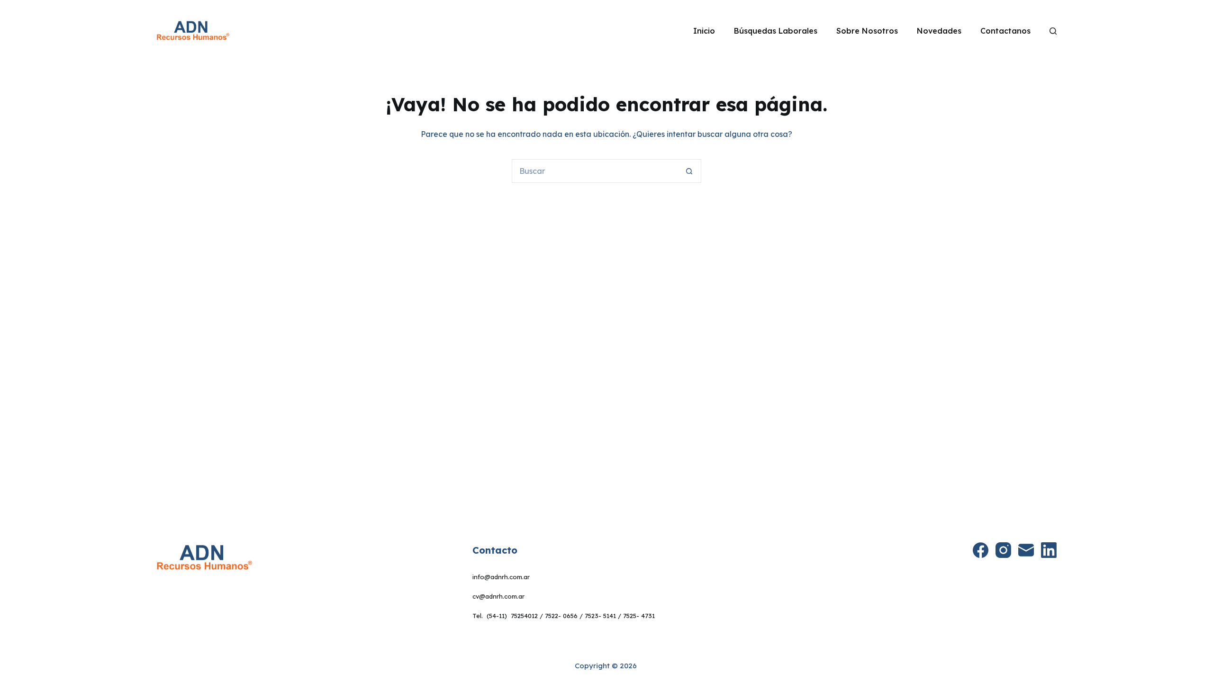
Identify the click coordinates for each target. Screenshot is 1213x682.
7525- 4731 (639, 615)
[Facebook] (980, 550)
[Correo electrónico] (1026, 550)
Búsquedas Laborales (775, 31)
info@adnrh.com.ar (501, 577)
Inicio (704, 31)
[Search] (1053, 31)
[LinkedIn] (1049, 550)
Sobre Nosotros (867, 31)
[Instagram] (1003, 550)
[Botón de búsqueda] (689, 171)
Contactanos (1005, 31)
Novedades (939, 31)
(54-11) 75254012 (512, 615)
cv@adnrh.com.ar (498, 596)
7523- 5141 (600, 615)
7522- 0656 (561, 615)
